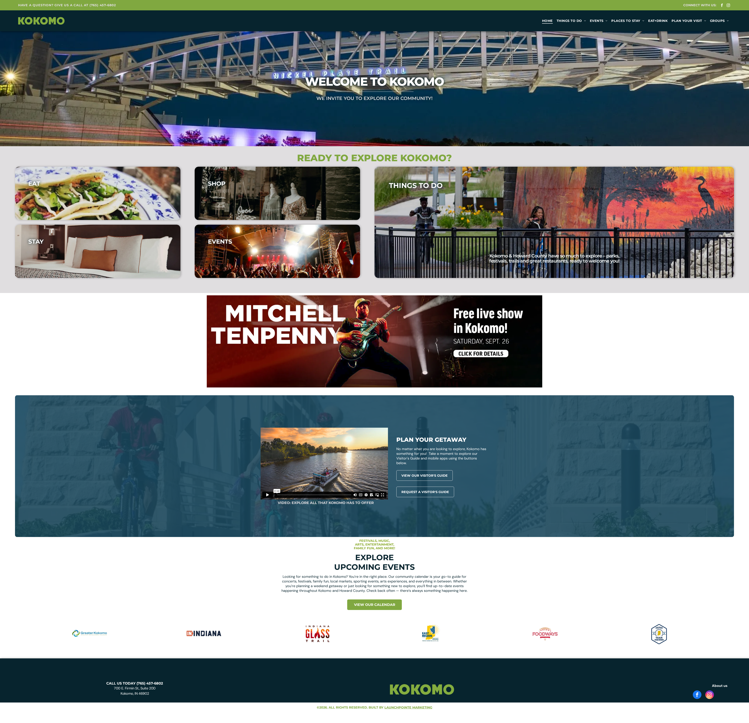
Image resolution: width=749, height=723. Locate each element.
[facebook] (721, 6)
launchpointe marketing (408, 707)
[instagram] (728, 6)
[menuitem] (547, 20)
